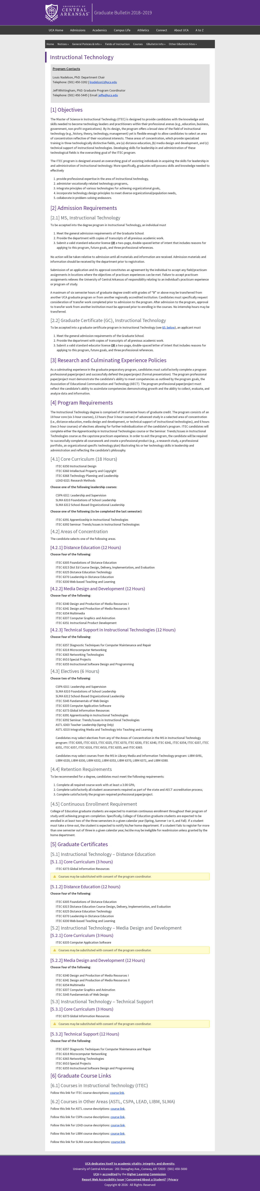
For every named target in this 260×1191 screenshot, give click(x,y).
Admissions (77, 30)
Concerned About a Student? (146, 1179)
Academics (100, 30)
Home (50, 44)
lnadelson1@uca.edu (103, 82)
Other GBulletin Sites (183, 44)
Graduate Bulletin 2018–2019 (123, 12)
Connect (161, 30)
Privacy (173, 1179)
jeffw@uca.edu (108, 95)
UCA (96, 1174)
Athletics (143, 30)
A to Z (200, 30)
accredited (109, 1174)
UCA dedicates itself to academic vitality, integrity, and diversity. (130, 1163)
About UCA (181, 30)
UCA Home (56, 30)
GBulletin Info (155, 44)
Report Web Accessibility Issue (103, 1179)
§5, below (168, 327)
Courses (138, 44)
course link (117, 1093)
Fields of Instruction (117, 44)
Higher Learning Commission (146, 1174)
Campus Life (122, 30)
